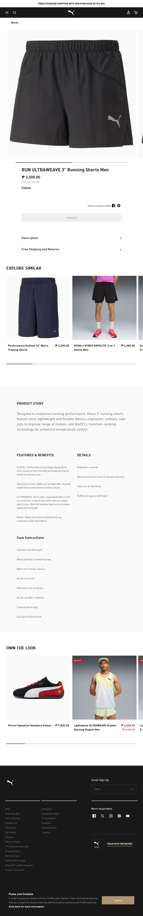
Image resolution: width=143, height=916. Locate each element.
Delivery (9, 837)
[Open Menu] (7, 12)
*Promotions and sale (16, 846)
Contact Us (11, 822)
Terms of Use (12, 855)
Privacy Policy (12, 851)
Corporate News (50, 813)
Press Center (49, 818)
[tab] (44, 162)
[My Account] (128, 12)
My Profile (10, 832)
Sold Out (71, 217)
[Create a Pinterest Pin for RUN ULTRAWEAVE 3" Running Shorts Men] (118, 205)
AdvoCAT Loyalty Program (19, 865)
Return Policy (12, 841)
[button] (7, 12)
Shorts (14, 22)
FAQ (7, 808)
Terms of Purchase (15, 860)
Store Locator (12, 813)
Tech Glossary (12, 818)
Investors (47, 822)
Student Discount (14, 869)
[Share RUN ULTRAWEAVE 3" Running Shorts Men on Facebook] (113, 205)
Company (47, 808)
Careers (46, 832)
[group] (38, 315)
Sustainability (49, 827)
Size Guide (10, 827)
